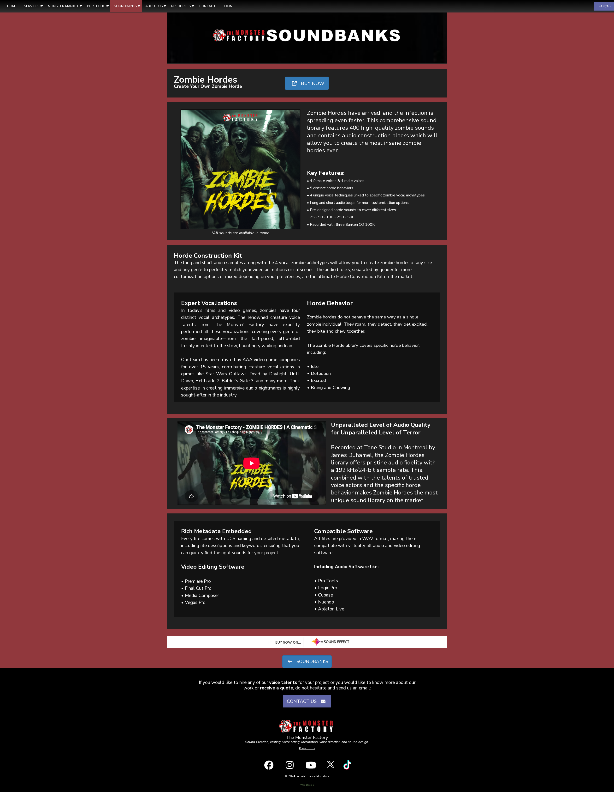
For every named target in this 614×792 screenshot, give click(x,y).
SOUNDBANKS (311, 661)
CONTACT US (303, 701)
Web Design (307, 785)
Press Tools (307, 748)
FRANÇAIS (604, 6)
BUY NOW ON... (287, 642)
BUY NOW (312, 83)
